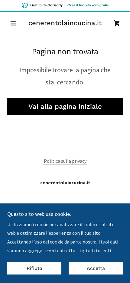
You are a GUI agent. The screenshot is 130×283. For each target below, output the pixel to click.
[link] (64, 23)
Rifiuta (34, 268)
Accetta (96, 268)
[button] (15, 23)
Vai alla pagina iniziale (65, 106)
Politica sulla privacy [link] (65, 161)
